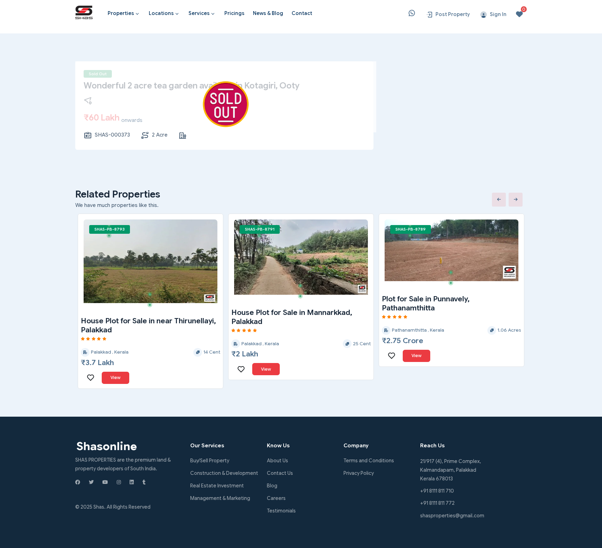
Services (199, 13)
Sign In (498, 14)
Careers (276, 498)
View (115, 377)
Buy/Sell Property (209, 460)
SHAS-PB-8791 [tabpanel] (260, 229)
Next (516, 200)
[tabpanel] (150, 261)
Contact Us (280, 473)
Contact (302, 13)
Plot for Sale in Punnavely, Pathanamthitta (426, 303)
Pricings (234, 13)
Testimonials (281, 511)
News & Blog (268, 13)
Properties (121, 13)
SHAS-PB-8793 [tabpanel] (109, 229)
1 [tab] (111, 227)
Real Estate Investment (217, 486)
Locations (161, 13)
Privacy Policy (359, 473)
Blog (272, 486)
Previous (499, 200)
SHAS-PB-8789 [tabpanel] (410, 229)
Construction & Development (224, 473)
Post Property (452, 14)
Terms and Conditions (369, 460)
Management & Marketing (220, 498)
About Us (277, 460)
